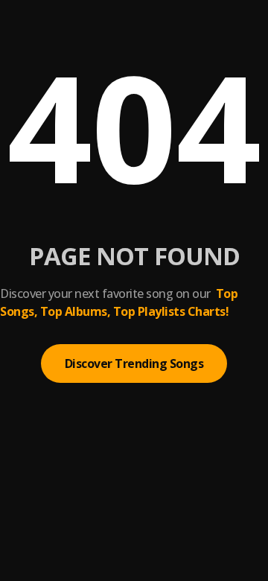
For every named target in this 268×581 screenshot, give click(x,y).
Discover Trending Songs (134, 363)
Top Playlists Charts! (171, 311)
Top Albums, (75, 311)
